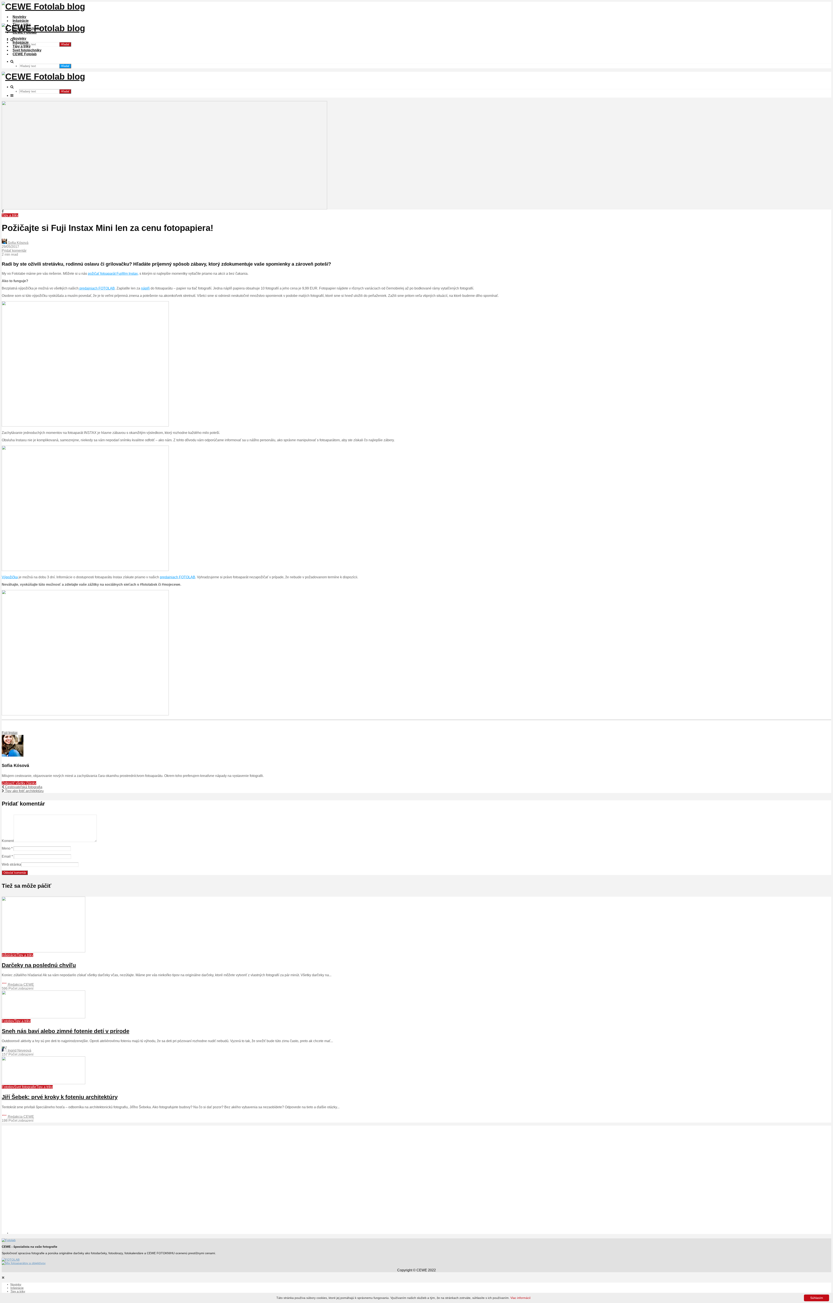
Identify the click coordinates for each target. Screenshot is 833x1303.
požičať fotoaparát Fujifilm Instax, (113, 273)
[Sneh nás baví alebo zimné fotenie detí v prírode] (43, 1017)
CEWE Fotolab (25, 54)
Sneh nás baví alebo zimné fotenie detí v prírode (65, 1031)
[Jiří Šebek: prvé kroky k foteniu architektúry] (43, 1083)
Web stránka (11, 864)
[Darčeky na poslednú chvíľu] (43, 951)
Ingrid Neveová (19, 1050)
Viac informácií (520, 1298)
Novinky (19, 17)
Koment (8, 841)
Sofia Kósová (17, 243)
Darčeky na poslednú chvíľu (39, 965)
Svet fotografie (25, 1087)
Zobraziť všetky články (19, 783)
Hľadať (65, 44)
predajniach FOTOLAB (97, 288)
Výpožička (10, 577)
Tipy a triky (22, 46)
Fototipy (8, 1021)
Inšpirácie (21, 21)
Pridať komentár (14, 250)
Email (7, 856)
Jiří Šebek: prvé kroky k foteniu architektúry (60, 1097)
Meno (7, 848)
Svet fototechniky (27, 50)
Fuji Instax (10, 733)
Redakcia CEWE (20, 984)
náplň (145, 288)
